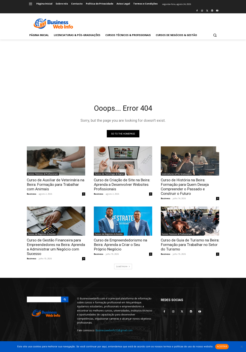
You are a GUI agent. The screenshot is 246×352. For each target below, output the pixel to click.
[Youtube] (217, 11)
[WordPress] (212, 11)
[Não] (241, 346)
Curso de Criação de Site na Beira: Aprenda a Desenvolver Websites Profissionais (122, 184)
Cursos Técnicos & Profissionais (43, 174)
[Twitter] (207, 11)
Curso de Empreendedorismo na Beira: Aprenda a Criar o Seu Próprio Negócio (120, 244)
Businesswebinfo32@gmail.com (114, 330)
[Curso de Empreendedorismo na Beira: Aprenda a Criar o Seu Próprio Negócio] (123, 221)
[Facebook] (197, 11)
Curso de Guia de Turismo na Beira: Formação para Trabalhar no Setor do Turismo (190, 244)
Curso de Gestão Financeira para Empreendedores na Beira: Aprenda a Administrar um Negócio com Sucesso (56, 247)
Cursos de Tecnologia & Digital (109, 174)
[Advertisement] (123, 66)
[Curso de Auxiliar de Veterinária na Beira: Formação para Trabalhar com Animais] (56, 161)
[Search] (64, 299)
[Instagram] (202, 11)
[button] (215, 35)
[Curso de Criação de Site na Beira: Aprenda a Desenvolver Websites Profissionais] (123, 161)
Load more (122, 266)
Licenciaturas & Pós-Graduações (177, 174)
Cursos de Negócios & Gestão (42, 234)
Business (31, 193)
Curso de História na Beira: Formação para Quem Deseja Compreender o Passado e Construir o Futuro (185, 187)
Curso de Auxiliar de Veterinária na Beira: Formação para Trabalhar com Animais (55, 184)
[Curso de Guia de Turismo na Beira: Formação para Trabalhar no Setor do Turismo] (190, 221)
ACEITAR (222, 346)
